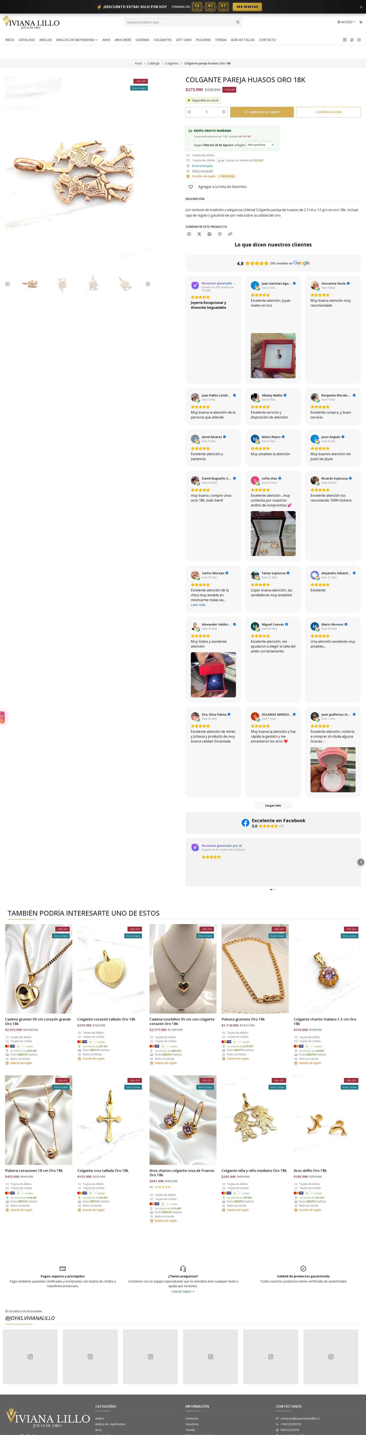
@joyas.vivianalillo (30, 1317)
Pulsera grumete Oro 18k (243, 1019)
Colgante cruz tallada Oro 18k (102, 1170)
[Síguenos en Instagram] (345, 40)
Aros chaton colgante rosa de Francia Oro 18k (182, 1172)
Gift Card (184, 40)
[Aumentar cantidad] (223, 112)
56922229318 (289, 1430)
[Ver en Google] (255, 285)
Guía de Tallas (243, 40)
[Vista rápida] (64, 969)
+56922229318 (290, 1424)
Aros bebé (123, 40)
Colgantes (163, 40)
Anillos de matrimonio (75, 40)
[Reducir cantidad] (189, 112)
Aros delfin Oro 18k (310, 1170)
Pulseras (203, 40)
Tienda (220, 40)
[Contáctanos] (303, 1279)
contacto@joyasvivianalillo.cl (299, 1418)
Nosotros (192, 1424)
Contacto (267, 40)
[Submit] (237, 22)
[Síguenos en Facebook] (352, 40)
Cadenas (142, 40)
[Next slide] (147, 284)
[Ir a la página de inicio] (31, 22)
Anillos (45, 40)
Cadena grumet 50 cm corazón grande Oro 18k (38, 1021)
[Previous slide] (8, 284)
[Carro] (360, 22)
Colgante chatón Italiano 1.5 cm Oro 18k (325, 1021)
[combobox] (183, 22)
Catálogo (27, 40)
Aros (106, 40)
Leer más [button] (198, 604)
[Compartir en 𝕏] (199, 234)
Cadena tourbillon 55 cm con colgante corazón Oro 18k (182, 1021)
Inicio (9, 40)
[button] (185, 862)
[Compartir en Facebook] (189, 234)
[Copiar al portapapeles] (230, 234)
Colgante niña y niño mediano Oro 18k (254, 1170)
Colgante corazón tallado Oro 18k (106, 1019)
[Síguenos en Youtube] (359, 40)
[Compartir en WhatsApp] (209, 234)
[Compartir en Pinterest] (219, 234)
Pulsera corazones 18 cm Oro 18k (34, 1170)
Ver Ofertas (247, 7)
